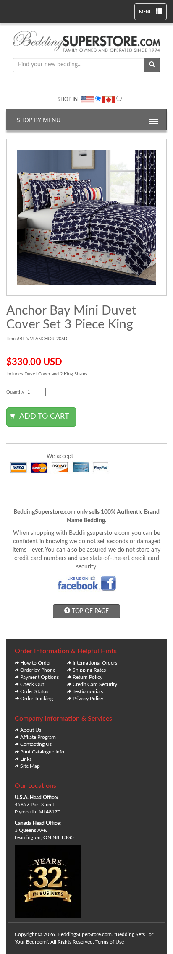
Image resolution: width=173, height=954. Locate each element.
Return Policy (87, 677)
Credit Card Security (95, 684)
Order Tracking (36, 698)
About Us (30, 729)
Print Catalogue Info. (43, 751)
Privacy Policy (88, 698)
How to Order (35, 662)
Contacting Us (36, 744)
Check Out (32, 684)
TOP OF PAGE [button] (89, 611)
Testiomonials (88, 691)
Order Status (34, 691)
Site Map (30, 766)
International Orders (95, 662)
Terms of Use (109, 941)
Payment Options (39, 677)
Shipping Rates (89, 669)
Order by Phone (37, 669)
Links (25, 758)
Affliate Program (38, 737)
